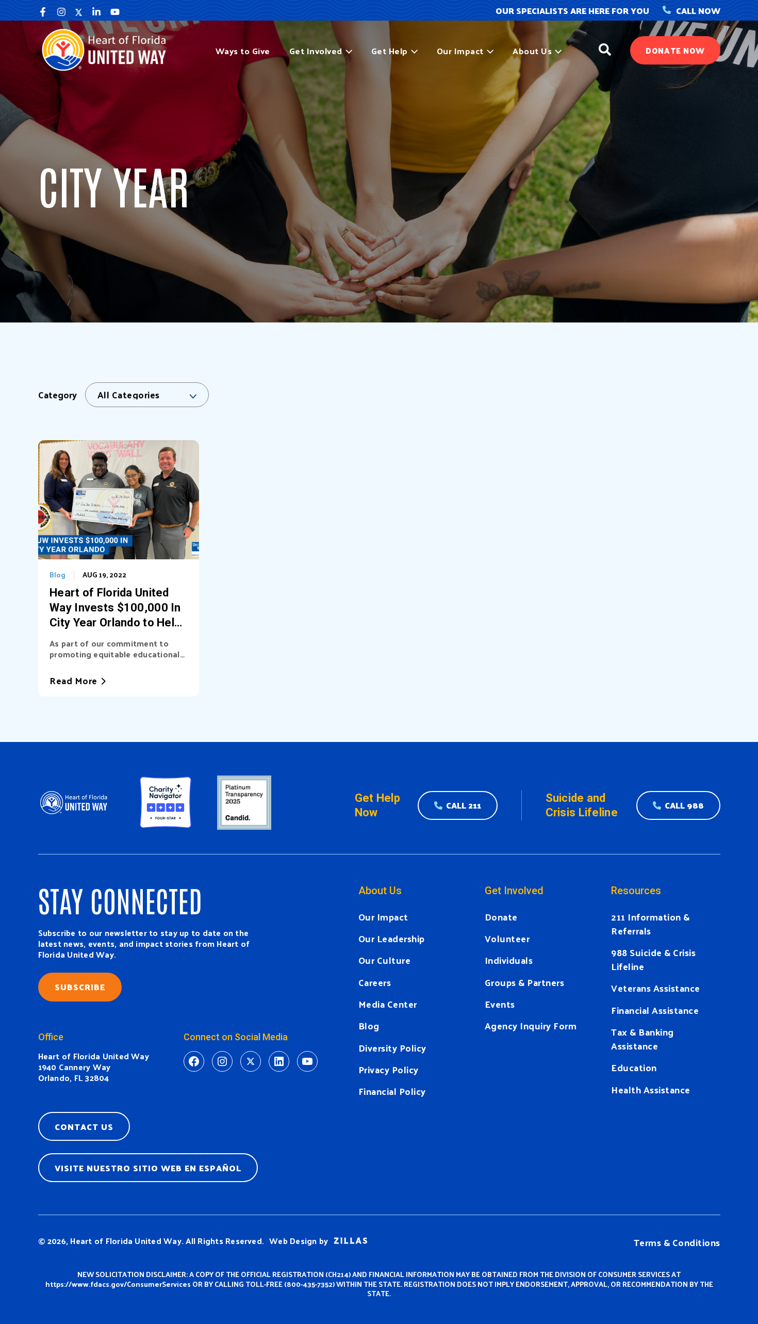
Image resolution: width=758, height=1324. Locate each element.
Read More (73, 680)
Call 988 (684, 805)
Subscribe (80, 986)
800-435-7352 (310, 1284)
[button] (347, 51)
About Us (532, 51)
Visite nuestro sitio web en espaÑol (148, 1167)
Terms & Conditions (677, 1242)
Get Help (389, 51)
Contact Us (84, 1126)
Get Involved (315, 51)
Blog (57, 574)
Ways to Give (243, 51)
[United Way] (108, 48)
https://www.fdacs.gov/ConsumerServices (118, 1284)
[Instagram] (61, 12)
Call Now (698, 11)
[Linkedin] (96, 12)
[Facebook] (42, 12)
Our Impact (460, 51)
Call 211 (463, 805)
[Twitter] (79, 12)
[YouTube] (115, 12)
